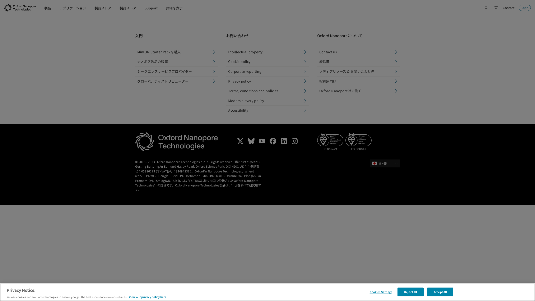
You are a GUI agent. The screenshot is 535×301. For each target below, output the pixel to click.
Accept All (440, 292)
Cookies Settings (381, 292)
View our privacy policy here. (148, 297)
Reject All (410, 292)
